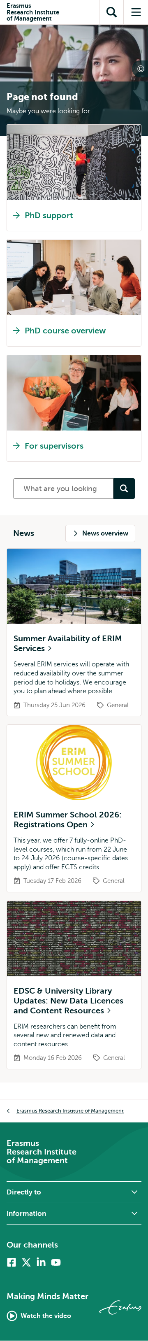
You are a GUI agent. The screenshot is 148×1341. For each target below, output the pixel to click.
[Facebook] (11, 1262)
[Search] (124, 488)
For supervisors (54, 446)
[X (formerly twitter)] (26, 1262)
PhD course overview (65, 330)
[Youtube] (56, 1262)
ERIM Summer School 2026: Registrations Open (68, 819)
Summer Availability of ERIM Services (68, 643)
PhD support (49, 215)
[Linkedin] (41, 1262)
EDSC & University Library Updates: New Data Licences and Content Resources (68, 1000)
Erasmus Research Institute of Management (70, 1111)
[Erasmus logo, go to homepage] (120, 1307)
